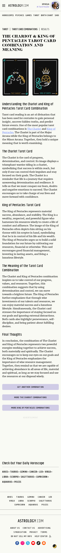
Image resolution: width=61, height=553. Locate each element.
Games (29, 15)
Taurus (14, 472)
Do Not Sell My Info (21, 536)
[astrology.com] (18, 5)
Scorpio (14, 477)
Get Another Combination (30, 387)
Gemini (23, 472)
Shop (57, 15)
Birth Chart (47, 15)
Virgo (48, 472)
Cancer (33, 472)
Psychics (19, 15)
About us (15, 528)
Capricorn (41, 477)
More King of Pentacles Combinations (30, 408)
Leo (41, 472)
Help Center (41, 536)
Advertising (44, 528)
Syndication (20, 532)
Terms (44, 532)
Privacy (34, 532)
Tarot (36, 15)
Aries (5, 472)
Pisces (17, 482)
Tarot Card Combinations (25, 29)
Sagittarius (27, 477)
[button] (50, 536)
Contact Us (29, 528)
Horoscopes (8, 15)
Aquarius (7, 482)
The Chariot (34, 128)
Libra (5, 477)
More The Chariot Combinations (30, 397)
